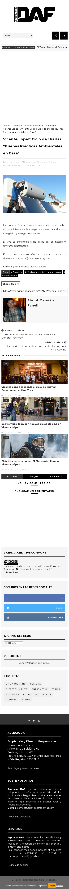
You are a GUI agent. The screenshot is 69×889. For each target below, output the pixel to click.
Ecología (17, 125)
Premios (11, 699)
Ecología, (44, 162)
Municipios (51, 125)
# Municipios (54, 272)
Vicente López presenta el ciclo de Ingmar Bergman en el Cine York (28, 388)
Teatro (25, 699)
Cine (6, 363)
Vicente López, (34, 165)
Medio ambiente (34, 125)
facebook (56, 476)
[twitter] (34, 721)
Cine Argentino (15, 684)
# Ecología (16, 272)
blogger (12, 476)
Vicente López (10, 129)
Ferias (56, 689)
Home (6, 125)
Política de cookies (18, 864)
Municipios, (20, 165)
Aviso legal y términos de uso (24, 768)
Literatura (30, 694)
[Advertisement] (34, 86)
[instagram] (39, 721)
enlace (11, 853)
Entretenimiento (16, 689)
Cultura (35, 684)
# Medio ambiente (34, 272)
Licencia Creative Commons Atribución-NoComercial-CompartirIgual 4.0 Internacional (33, 569)
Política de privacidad (19, 816)
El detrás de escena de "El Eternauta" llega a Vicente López (30, 462)
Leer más (59, 886)
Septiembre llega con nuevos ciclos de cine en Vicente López (31, 425)
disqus (34, 476)
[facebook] (29, 721)
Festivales (12, 694)
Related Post (11, 355)
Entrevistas (40, 689)
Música (46, 694)
